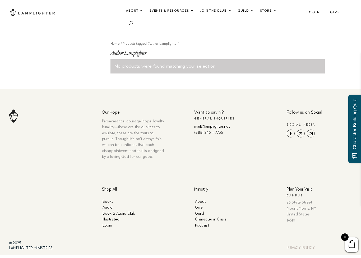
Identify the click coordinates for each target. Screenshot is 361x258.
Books (108, 201)
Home (115, 43)
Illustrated (111, 219)
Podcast (202, 225)
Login (313, 12)
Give (335, 12)
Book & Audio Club (119, 213)
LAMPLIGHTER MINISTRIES (31, 248)
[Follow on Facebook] (291, 133)
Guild (243, 10)
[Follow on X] (301, 133)
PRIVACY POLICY (301, 248)
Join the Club (213, 10)
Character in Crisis (210, 219)
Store (266, 10)
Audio (108, 207)
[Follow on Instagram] (311, 133)
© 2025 (15, 243)
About (132, 10)
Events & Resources (169, 10)
